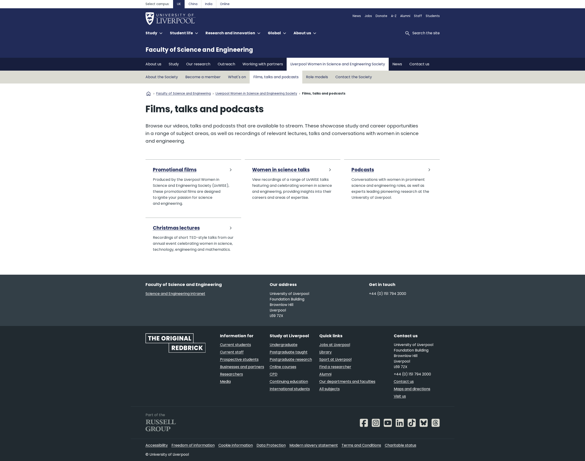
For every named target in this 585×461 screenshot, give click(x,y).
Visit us (400, 396)
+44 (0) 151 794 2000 (387, 293)
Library (325, 352)
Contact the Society (353, 77)
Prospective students (239, 359)
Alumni (405, 16)
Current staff (232, 352)
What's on (237, 77)
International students (290, 389)
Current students (235, 344)
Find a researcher (335, 366)
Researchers (231, 374)
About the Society (162, 77)
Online (225, 4)
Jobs (368, 16)
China (192, 4)
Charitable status (400, 445)
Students (433, 16)
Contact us (419, 64)
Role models (317, 77)
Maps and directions (412, 389)
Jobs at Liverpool (334, 344)
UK (179, 4)
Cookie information (235, 445)
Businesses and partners (242, 366)
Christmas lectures (176, 228)
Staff (418, 16)
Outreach (226, 64)
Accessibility (157, 445)
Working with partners (263, 64)
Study (174, 64)
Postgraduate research (291, 359)
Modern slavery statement (313, 445)
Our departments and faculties (347, 381)
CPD (273, 374)
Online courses (283, 366)
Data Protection (271, 445)
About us (153, 64)
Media (225, 381)
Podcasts (362, 170)
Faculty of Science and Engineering (199, 50)
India (208, 4)
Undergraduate (283, 344)
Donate (381, 16)
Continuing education (289, 381)
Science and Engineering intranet (175, 293)
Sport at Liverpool (335, 359)
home (148, 93)
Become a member (203, 77)
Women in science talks (281, 170)
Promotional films (175, 170)
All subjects (329, 389)
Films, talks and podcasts (276, 77)
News (357, 16)
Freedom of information (193, 445)
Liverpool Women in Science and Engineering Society (337, 64)
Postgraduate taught (289, 352)
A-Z (394, 16)
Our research (198, 64)
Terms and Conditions (361, 445)
